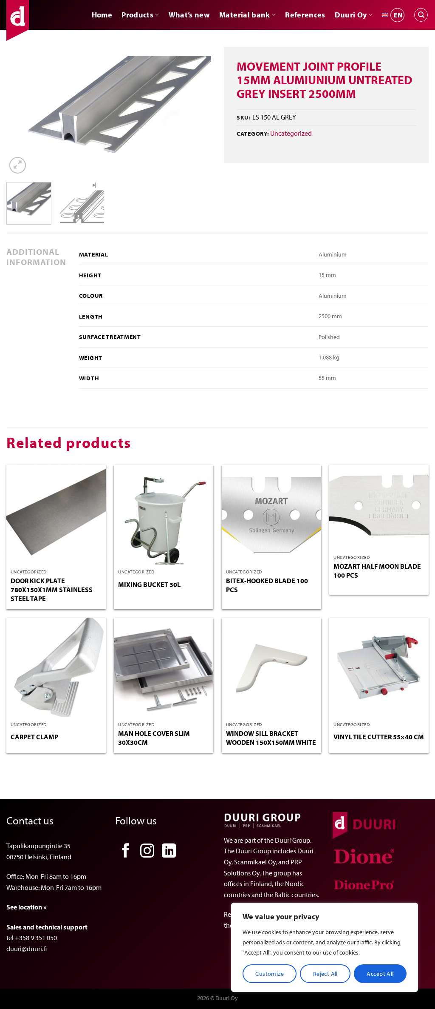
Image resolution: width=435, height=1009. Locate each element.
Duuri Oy (351, 15)
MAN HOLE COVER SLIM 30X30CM (154, 738)
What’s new (189, 15)
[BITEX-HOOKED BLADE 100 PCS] (271, 514)
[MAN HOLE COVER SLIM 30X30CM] (163, 667)
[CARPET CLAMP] (56, 667)
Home (102, 15)
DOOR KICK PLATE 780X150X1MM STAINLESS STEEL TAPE (52, 589)
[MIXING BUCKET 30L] (163, 514)
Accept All (380, 974)
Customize (269, 974)
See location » (26, 907)
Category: (253, 133)
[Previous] (21, 116)
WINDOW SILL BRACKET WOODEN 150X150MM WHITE (271, 738)
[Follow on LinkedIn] (169, 852)
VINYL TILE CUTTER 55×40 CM (378, 737)
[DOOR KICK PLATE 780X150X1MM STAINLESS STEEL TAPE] (56, 514)
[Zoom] (17, 165)
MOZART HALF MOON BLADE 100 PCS (377, 570)
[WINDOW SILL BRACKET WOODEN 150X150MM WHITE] (271, 667)
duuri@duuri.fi (26, 948)
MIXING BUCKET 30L (149, 584)
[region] (324, 947)
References (305, 15)
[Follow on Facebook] (126, 852)
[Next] (196, 116)
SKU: (244, 117)
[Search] (421, 15)
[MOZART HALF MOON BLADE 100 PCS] (379, 507)
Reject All (325, 974)
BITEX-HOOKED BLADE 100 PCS (267, 585)
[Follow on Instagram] (147, 852)
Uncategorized (291, 133)
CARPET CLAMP (34, 737)
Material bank (244, 15)
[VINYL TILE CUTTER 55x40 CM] (379, 667)
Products (137, 15)
